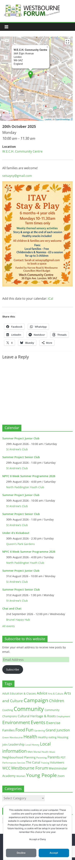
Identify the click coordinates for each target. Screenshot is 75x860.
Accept (54, 852)
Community (29, 709)
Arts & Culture (55, 693)
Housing (62, 737)
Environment (16, 722)
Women (20, 776)
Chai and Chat (12, 608)
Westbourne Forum (29, 768)
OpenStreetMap (62, 119)
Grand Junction (58, 730)
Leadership (16, 744)
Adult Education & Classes (19, 693)
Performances (9, 762)
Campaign (36, 700)
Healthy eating (47, 737)
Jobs (5, 744)
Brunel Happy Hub (18, 619)
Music (52, 752)
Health (30, 737)
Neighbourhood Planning (19, 757)
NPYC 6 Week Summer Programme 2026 (28, 476)
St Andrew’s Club (17, 449)
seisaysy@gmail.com (17, 176)
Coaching (7, 710)
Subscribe (12, 669)
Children (56, 700)
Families (8, 730)
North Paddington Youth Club (25, 487)
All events (8, 626)
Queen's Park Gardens (20, 544)
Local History (32, 744)
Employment (63, 716)
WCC (6, 768)
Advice (42, 693)
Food (20, 730)
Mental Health (41, 751)
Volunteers (57, 762)
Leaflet (48, 119)
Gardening (39, 730)
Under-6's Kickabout (15, 533)
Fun (29, 730)
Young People (41, 775)
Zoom (61, 776)
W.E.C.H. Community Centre (22, 151)
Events (38, 722)
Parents (54, 757)
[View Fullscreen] (67, 42)
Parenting (41, 757)
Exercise (53, 722)
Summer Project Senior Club (21, 457)
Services (21, 762)
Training (45, 762)
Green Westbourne (12, 737)
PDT (63, 757)
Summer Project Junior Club (20, 438)
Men (30, 751)
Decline (21, 852)
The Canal (33, 762)
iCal (50, 298)
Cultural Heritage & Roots (37, 716)
